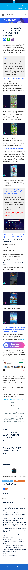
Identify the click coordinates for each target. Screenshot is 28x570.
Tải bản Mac (19, 480)
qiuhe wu (15, 405)
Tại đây (23, 339)
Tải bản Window (7, 480)
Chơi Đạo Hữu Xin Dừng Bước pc (11, 413)
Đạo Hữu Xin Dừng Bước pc (11, 418)
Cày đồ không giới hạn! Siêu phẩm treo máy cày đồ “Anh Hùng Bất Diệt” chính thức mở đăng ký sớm (14, 514)
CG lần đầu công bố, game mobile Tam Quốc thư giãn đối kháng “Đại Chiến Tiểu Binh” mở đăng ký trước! (14, 530)
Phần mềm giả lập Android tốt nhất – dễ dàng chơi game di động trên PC (14, 6)
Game (11, 408)
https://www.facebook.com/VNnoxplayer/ (13, 399)
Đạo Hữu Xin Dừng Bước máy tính (15, 416)
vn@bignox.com (23, 8)
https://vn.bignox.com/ (8, 391)
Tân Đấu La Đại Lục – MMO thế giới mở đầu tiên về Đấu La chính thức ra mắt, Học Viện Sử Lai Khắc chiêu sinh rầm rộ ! (14, 535)
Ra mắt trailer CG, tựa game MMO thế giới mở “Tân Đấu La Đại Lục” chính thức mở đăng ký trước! (14, 541)
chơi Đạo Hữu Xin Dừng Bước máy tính (15, 412)
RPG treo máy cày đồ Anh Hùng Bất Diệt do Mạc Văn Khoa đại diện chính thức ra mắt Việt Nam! (14, 508)
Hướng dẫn (16, 408)
